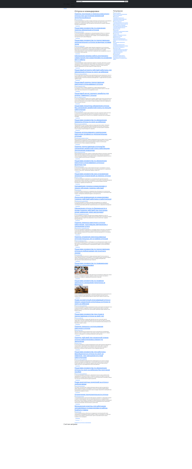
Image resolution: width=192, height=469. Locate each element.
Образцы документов (73, 6)
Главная (72, 1)
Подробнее (77, 26)
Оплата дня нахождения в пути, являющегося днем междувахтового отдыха (120, 40)
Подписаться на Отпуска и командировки (83, 422)
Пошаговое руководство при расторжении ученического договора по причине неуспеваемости (120, 46)
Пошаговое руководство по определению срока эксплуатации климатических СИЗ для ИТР (119, 19)
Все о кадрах (67, 4)
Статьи (72, 3)
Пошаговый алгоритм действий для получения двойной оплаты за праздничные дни (120, 27)
